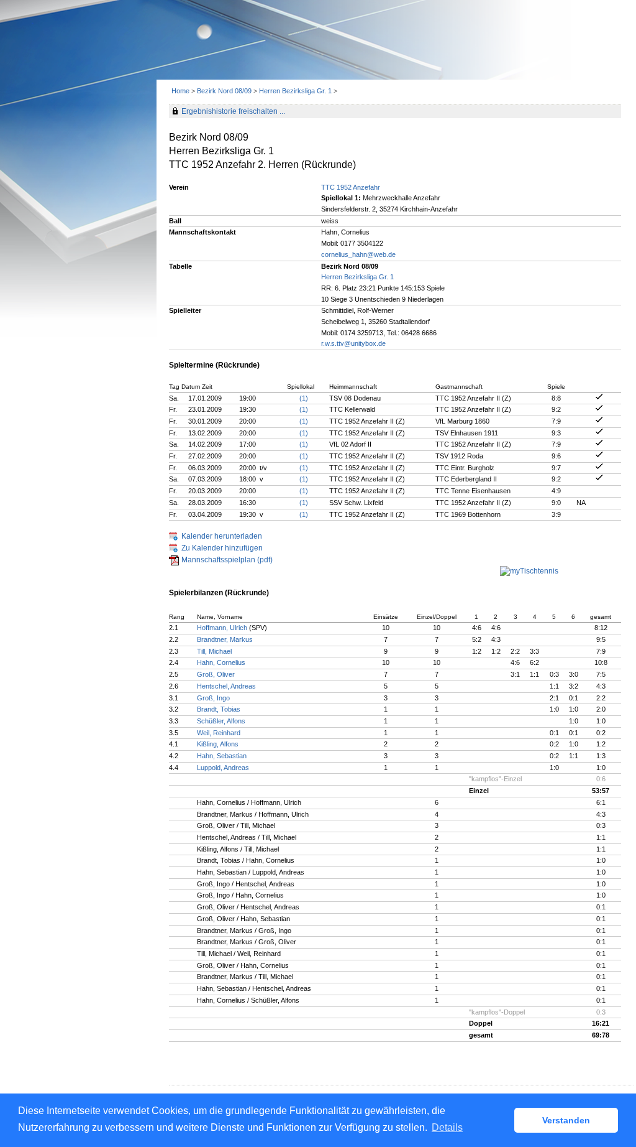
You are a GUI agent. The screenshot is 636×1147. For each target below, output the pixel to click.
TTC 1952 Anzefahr (350, 187)
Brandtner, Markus (225, 639)
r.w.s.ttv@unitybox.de (353, 343)
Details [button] (447, 1127)
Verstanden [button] (566, 1120)
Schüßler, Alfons (221, 721)
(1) (303, 398)
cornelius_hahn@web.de (358, 254)
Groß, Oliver (216, 674)
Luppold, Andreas (223, 767)
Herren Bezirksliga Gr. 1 (295, 91)
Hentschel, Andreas (226, 686)
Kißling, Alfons (217, 744)
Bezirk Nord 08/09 (224, 91)
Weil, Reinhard (218, 732)
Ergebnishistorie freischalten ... (233, 111)
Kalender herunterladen (221, 536)
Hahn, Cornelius (221, 662)
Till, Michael (214, 651)
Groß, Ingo (213, 698)
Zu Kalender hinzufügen (222, 548)
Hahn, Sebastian (222, 755)
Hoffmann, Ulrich (222, 627)
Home (180, 91)
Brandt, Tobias (218, 709)
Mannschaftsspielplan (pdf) (227, 559)
